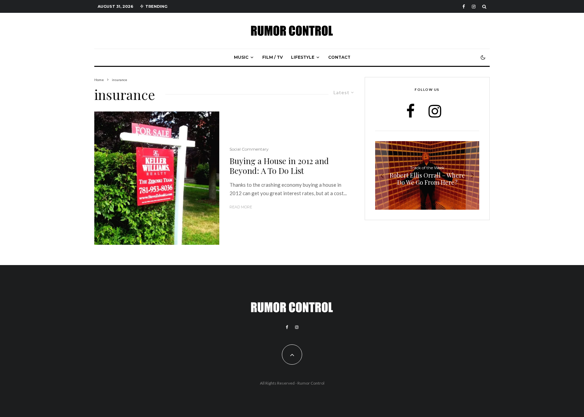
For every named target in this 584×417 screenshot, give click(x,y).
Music (241, 57)
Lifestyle (302, 57)
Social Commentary (249, 149)
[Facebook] (463, 6)
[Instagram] (473, 6)
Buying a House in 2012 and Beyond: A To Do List (279, 166)
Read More (240, 207)
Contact (339, 57)
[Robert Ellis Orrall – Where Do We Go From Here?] (427, 175)
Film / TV (272, 57)
